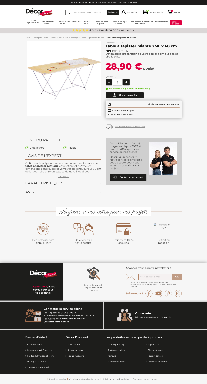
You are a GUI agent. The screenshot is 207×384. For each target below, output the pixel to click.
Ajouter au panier (127, 95)
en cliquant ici (164, 317)
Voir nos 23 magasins (128, 2)
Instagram (178, 293)
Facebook (149, 293)
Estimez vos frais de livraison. (130, 126)
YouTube (158, 293)
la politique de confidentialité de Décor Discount (153, 285)
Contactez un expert (131, 177)
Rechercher (113, 12)
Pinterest (168, 293)
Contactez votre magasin (57, 321)
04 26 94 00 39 (68, 312)
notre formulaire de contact (70, 319)
